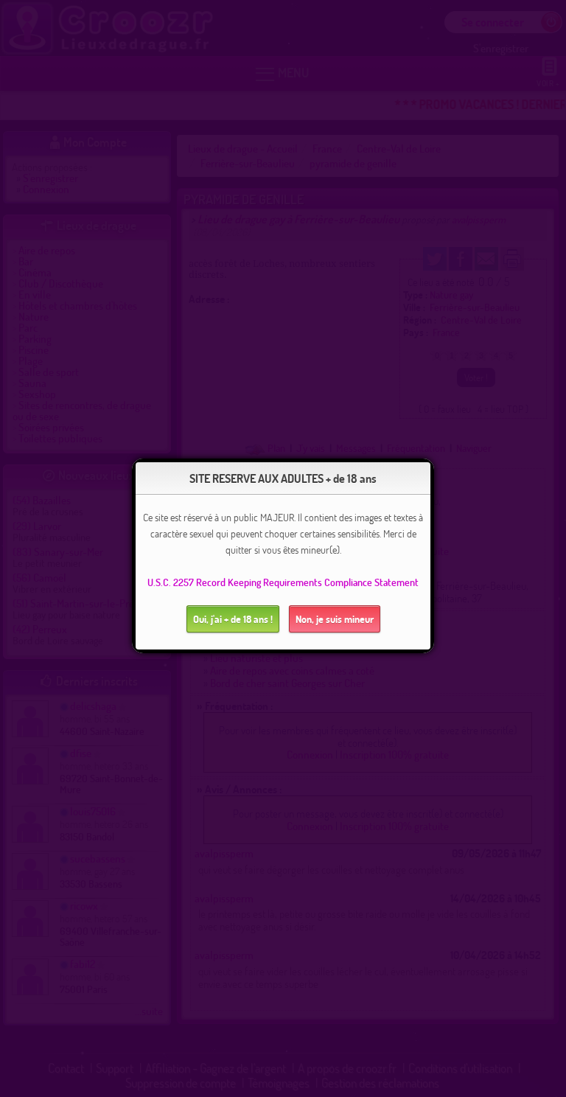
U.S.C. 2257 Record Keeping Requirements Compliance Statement (283, 582)
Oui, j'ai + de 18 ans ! (233, 619)
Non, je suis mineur (335, 619)
